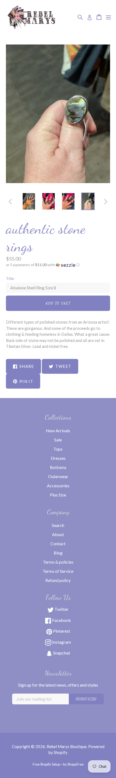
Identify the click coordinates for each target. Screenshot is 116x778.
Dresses (58, 458)
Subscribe (86, 699)
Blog (58, 552)
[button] (58, 265)
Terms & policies (58, 561)
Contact (58, 543)
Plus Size (58, 494)
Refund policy (58, 580)
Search (58, 525)
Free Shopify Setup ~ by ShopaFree (58, 764)
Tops (58, 448)
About (58, 534)
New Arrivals (58, 430)
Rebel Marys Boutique (67, 746)
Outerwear (58, 476)
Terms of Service (58, 571)
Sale (58, 439)
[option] (29, 201)
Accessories (58, 485)
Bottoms (58, 467)
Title (10, 278)
